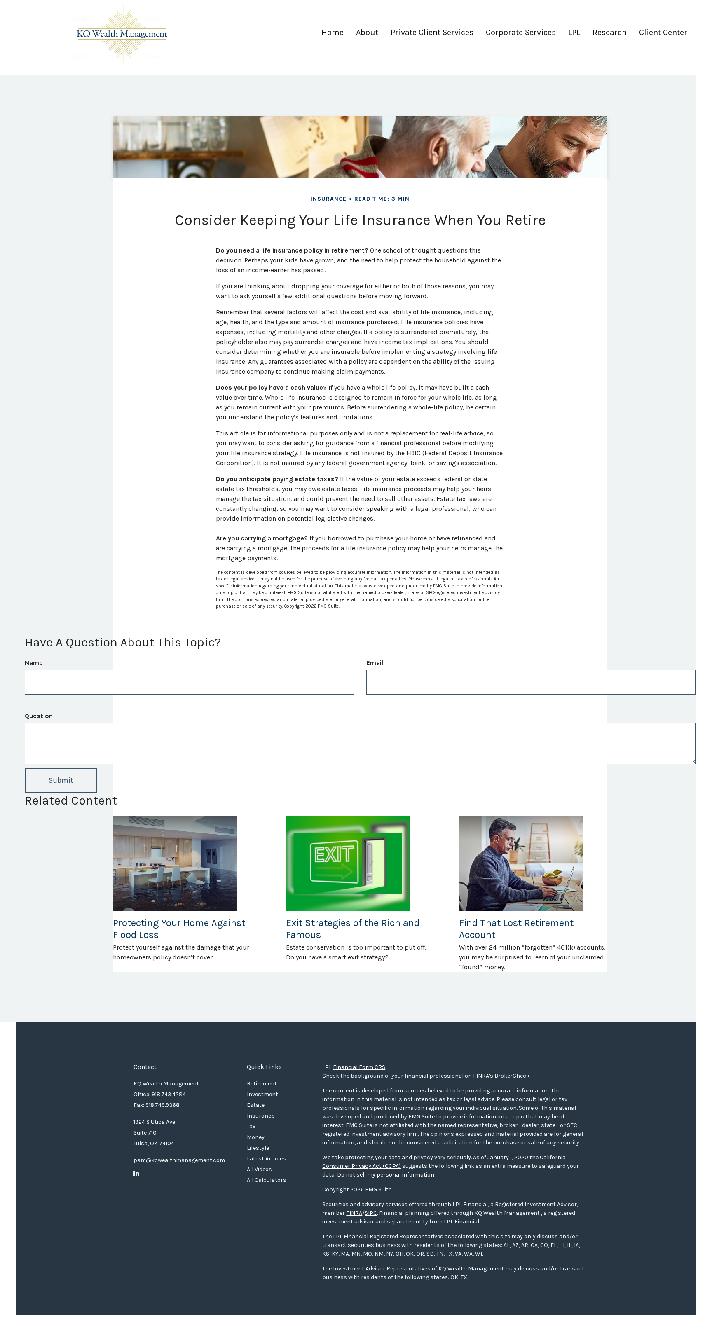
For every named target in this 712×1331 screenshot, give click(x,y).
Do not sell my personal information (385, 1174)
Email (374, 663)
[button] (367, 35)
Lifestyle (258, 1147)
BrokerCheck (511, 1075)
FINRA (354, 1212)
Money (256, 1137)
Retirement (262, 1083)
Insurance (260, 1115)
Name (34, 663)
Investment (262, 1094)
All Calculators (266, 1180)
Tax (251, 1126)
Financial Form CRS (359, 1067)
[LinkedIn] (136, 1174)
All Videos (259, 1169)
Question (39, 716)
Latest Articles (266, 1158)
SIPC (371, 1212)
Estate (256, 1105)
